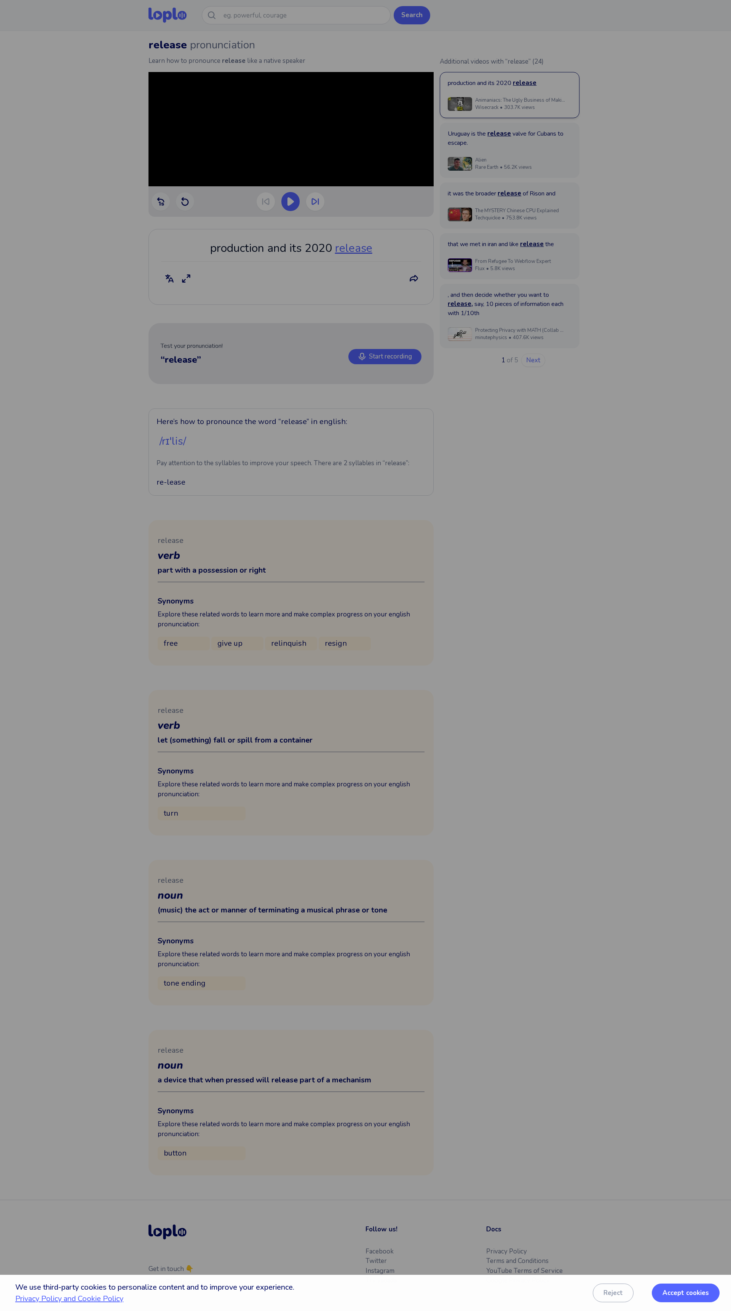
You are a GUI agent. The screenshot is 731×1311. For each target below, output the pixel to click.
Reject (613, 1293)
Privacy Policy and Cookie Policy (69, 1298)
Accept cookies (685, 1293)
